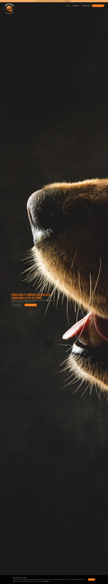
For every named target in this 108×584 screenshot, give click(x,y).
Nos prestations (86, 6)
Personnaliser (46, 581)
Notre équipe (75, 6)
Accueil (68, 6)
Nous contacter (98, 5)
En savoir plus (17, 305)
